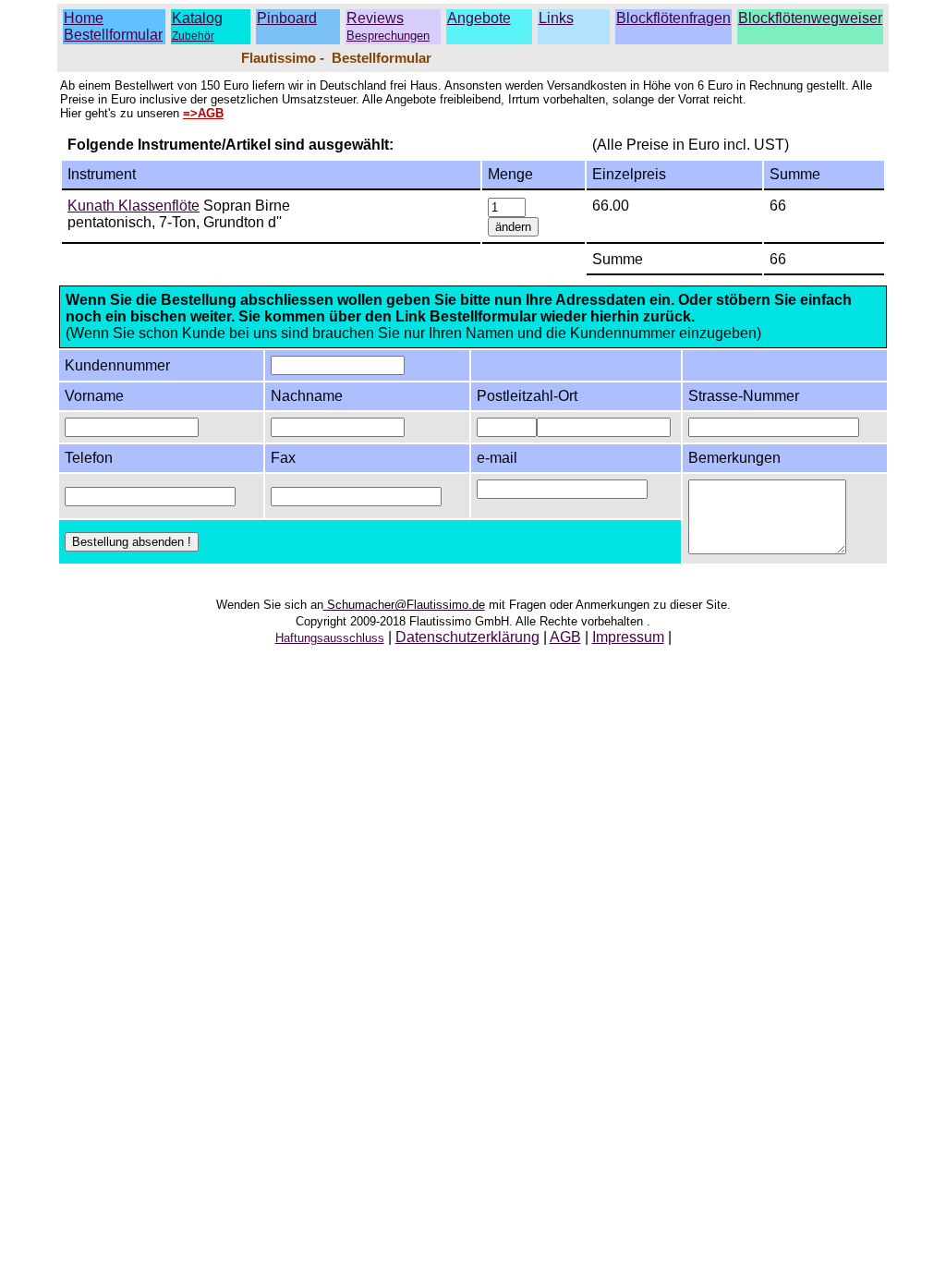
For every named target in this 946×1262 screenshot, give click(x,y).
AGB (565, 637)
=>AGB (203, 113)
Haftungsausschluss (329, 638)
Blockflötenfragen (673, 18)
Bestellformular (113, 34)
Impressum (628, 637)
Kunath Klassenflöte (133, 205)
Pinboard (287, 18)
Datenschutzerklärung (467, 637)
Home (83, 18)
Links (556, 18)
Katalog (197, 18)
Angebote (479, 18)
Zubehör (193, 36)
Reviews (388, 26)
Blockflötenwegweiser (810, 18)
